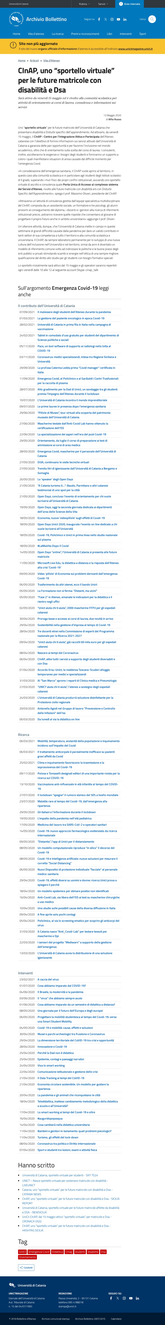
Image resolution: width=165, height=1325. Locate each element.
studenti (80, 1252)
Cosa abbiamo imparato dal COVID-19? (62, 985)
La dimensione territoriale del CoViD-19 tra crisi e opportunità (76, 1040)
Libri (109, 34)
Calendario (116, 1319)
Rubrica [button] (83, 4)
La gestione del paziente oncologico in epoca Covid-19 (71, 318)
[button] (26, 1267)
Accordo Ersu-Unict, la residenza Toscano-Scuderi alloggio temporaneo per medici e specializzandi (74, 672)
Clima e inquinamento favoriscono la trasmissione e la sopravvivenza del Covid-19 (71, 764)
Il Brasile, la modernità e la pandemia (60, 992)
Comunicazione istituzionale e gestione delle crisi (68, 1072)
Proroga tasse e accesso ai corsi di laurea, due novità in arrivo (75, 618)
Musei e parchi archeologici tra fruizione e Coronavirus (71, 1034)
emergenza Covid (39, 1252)
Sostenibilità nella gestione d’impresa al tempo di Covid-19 (74, 625)
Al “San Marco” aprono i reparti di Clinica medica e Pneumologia (77, 680)
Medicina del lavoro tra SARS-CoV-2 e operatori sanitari (72, 824)
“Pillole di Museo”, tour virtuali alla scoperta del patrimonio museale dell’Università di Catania (74, 415)
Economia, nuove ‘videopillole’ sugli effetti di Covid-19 (71, 518)
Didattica (57, 1252)
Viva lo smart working (51, 1065)
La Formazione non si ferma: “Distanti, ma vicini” (67, 591)
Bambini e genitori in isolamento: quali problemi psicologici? (75, 1131)
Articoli (34, 60)
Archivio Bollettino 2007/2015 (90, 1319)
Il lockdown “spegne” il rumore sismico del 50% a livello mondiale (78, 795)
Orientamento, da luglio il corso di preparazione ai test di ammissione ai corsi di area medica (72, 442)
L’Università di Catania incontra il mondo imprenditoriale (72, 400)
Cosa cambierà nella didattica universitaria (64, 1125)
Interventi (126, 34)
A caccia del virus (48, 979)
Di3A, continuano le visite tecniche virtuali (63, 462)
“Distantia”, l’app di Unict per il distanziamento (66, 841)
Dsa (103, 1252)
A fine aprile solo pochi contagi (56, 914)
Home (16, 34)
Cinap (69, 1252)
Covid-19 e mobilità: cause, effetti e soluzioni (65, 1028)
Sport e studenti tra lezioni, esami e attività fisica (67, 1150)
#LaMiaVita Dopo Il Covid (53, 546)
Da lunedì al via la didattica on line (59, 719)
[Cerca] (152, 19)
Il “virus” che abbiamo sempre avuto (60, 998)
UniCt (22, 1252)
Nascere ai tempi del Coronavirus (58, 653)
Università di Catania (18, 3)
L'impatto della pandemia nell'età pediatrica (65, 818)
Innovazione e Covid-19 (52, 1046)
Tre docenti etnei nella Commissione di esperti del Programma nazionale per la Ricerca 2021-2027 (76, 633)
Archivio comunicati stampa (55, 1319)
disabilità (93, 1252)
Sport (142, 34)
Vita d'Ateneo (51, 60)
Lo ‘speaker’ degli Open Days (55, 479)
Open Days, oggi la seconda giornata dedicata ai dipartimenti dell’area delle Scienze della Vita (75, 509)
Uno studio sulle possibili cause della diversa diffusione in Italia (76, 908)
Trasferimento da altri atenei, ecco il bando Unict (67, 584)
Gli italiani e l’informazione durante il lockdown (67, 812)
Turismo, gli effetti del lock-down (58, 1137)
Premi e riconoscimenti (85, 34)
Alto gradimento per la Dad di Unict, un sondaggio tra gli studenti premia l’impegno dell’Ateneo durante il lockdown (77, 391)
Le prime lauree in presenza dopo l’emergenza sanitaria (72, 406)
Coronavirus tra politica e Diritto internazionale (67, 1143)
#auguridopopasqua (50, 1118)
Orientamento (27, 1257)
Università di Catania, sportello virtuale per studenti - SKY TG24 (60, 1175)
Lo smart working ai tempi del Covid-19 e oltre (66, 1112)
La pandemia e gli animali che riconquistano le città (69, 1095)
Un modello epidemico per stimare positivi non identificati (73, 891)
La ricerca (57, 34)
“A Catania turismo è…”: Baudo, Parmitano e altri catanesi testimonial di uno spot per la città (73, 487)
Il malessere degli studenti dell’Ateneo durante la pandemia (74, 312)
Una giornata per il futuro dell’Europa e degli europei (70, 1010)
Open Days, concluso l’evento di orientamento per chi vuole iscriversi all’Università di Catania (74, 498)
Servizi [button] (101, 4)
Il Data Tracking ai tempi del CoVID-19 (61, 1078)
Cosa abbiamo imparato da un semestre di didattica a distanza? (76, 1004)
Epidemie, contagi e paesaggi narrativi (61, 1059)
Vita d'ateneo (36, 34)
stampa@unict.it (67, 1306)
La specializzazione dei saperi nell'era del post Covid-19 (72, 434)
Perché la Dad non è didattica (56, 1053)
